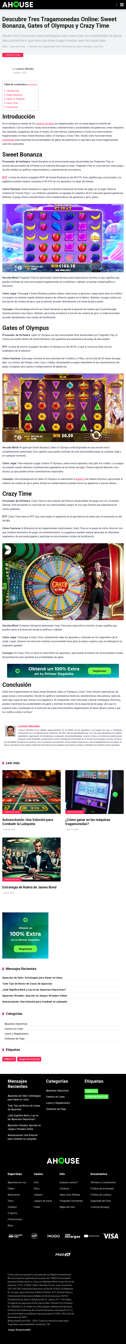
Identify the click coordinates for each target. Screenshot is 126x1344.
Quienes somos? (69, 1182)
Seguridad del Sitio (101, 1200)
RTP (4, 177)
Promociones (15, 1219)
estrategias (8, 139)
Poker (37, 1207)
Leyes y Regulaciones (16, 1033)
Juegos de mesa (43, 1200)
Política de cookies (101, 1194)
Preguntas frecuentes (71, 1200)
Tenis (11, 1200)
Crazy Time (11, 103)
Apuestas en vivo (17, 1182)
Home (4, 47)
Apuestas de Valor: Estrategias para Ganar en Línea (32, 977)
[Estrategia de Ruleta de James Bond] (31, 859)
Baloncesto (14, 1194)
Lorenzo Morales (25, 68)
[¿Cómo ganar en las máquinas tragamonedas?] (94, 792)
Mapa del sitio (67, 1207)
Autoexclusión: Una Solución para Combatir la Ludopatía (27, 822)
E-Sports (12, 1213)
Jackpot (38, 1194)
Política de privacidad (102, 1188)
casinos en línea (44, 123)
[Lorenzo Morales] (10, 736)
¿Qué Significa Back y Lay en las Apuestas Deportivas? (34, 989)
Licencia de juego (100, 1207)
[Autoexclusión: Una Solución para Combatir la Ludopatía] (31, 792)
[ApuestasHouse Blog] (17, 4)
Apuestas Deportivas (16, 1023)
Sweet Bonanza (13, 95)
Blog (10, 1225)
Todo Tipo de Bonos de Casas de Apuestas (27, 983)
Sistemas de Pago (15, 1038)
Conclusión (11, 107)
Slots (36, 1188)
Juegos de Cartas (29, 1059)
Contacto (64, 1188)
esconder (32, 84)
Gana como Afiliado (70, 1194)
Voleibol (12, 1207)
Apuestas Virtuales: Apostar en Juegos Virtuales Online (34, 995)
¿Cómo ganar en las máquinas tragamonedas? (87, 822)
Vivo (36, 1182)
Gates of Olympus (14, 99)
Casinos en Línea (17, 47)
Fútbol (9, 1059)
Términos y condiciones (103, 1182)
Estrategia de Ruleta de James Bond (29, 887)
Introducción (11, 90)
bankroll (80, 479)
